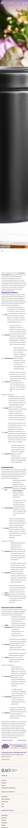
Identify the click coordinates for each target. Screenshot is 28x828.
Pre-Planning (4, 801)
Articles (10, 246)
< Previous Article (7, 740)
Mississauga (4, 815)
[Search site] (18, 3)
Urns (2, 804)
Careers (3, 785)
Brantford (3, 817)
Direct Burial (4, 796)
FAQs (2, 806)
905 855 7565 (5, 759)
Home (3, 246)
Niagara (3, 825)
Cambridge (4, 822)
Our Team (3, 782)
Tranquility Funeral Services (8, 787)
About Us (3, 780)
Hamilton (3, 820)
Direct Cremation (5, 799)
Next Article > (22, 740)
